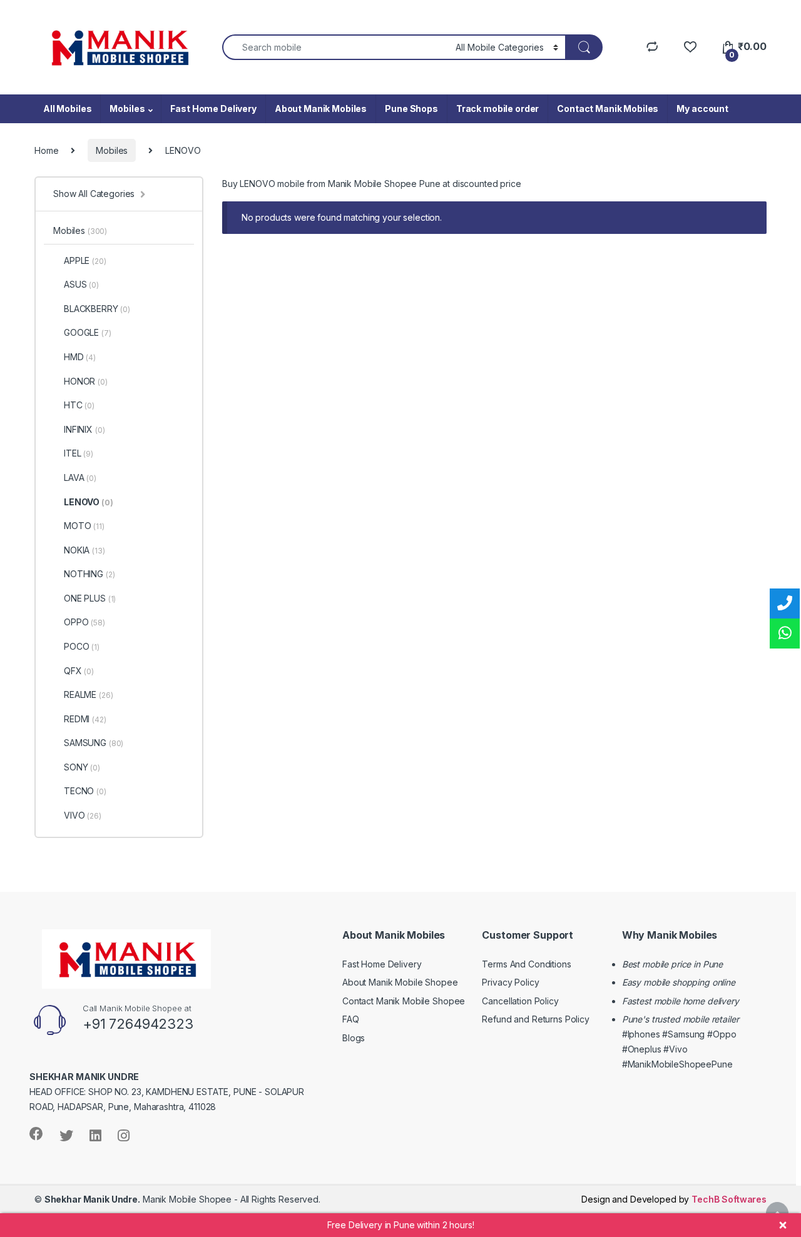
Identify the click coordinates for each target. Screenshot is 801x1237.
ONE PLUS (90, 598)
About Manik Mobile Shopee (400, 982)
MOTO (84, 525)
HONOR (86, 381)
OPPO (84, 622)
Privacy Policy (510, 982)
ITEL (78, 453)
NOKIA (84, 550)
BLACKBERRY (97, 308)
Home (46, 150)
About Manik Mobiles (321, 108)
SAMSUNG (93, 742)
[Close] (782, 1225)
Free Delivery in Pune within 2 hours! (400, 1224)
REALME (88, 694)
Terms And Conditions (526, 964)
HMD (80, 356)
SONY (82, 767)
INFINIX (84, 429)
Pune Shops (411, 108)
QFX (79, 670)
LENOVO (88, 502)
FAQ (350, 1019)
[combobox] (335, 47)
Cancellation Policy (520, 1001)
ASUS (81, 284)
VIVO (82, 815)
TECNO (85, 790)
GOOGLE (87, 332)
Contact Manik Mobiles (607, 108)
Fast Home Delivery (213, 108)
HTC (79, 405)
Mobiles (127, 108)
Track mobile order (497, 108)
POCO (81, 646)
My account (702, 108)
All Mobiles (67, 108)
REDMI (85, 719)
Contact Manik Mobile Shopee (403, 1001)
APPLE (85, 260)
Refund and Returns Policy (535, 1019)
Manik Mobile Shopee (138, 1199)
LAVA (80, 477)
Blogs (353, 1038)
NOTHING (89, 573)
